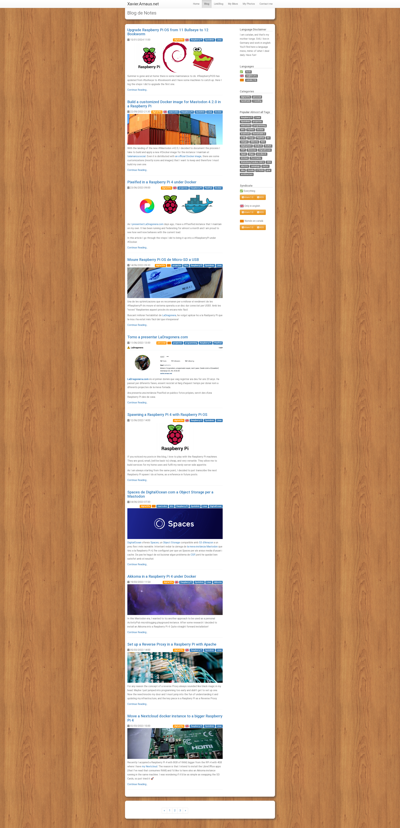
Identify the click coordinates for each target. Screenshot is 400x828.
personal (161, 343)
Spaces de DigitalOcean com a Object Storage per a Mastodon (170, 494)
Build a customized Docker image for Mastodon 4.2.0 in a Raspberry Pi (174, 104)
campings (255, 166)
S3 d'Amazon (206, 542)
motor (265, 166)
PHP (243, 150)
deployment (246, 146)
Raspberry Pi (196, 40)
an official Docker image (188, 156)
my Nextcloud (149, 766)
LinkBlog (218, 3)
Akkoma (218, 582)
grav (268, 170)
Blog (206, 3)
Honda (251, 170)
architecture (246, 174)
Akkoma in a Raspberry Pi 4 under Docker (161, 576)
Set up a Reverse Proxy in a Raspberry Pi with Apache (171, 644)
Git (268, 138)
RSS (261, 197)
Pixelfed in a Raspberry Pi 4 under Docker (161, 182)
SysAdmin (209, 40)
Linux (219, 40)
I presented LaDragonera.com (147, 224)
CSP (193, 554)
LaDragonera (169, 315)
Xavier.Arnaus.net (143, 4)
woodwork (261, 154)
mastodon (173, 112)
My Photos (249, 3)
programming (191, 343)
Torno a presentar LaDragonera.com (157, 337)
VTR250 (260, 170)
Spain (243, 154)
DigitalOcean (216, 506)
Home (196, 3)
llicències (252, 150)
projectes (183, 188)
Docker (218, 112)
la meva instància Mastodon (202, 546)
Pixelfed (208, 188)
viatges (244, 142)
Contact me (266, 3)
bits (186, 265)
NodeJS (258, 146)
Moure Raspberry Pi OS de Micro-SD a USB (163, 259)
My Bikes (233, 3)
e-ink (243, 138)
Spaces (154, 542)
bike (243, 170)
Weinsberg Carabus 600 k (252, 162)
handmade (245, 101)
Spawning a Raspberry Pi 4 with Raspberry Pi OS (167, 414)
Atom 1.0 (248, 197)
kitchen (244, 158)
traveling (257, 101)
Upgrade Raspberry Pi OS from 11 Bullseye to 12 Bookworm (167, 32)
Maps (251, 154)
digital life (178, 40)
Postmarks (256, 158)
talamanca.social (136, 156)
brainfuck (245, 134)
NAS (263, 142)
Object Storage (171, 542)
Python (251, 130)
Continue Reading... (137, 89)
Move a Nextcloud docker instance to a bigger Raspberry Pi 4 (174, 718)
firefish (268, 146)
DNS (269, 162)
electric (244, 166)
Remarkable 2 (259, 134)
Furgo (251, 138)
